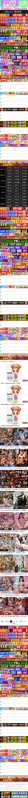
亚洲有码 (9, 170)
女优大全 (17, 193)
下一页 (20, 621)
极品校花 (9, 205)
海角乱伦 (17, 199)
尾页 (14, 623)
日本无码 (24, 167)
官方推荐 (3, 186)
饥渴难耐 (17, 179)
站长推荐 (3, 180)
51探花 (24, 191)
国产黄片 (9, 196)
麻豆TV (17, 191)
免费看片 (3, 204)
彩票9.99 (9, 188)
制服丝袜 (17, 176)
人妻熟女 (9, 176)
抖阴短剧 (17, 205)
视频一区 (3, 169)
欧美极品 (17, 170)
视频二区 (3, 175)
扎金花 (17, 188)
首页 (2, 621)
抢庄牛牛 (17, 185)
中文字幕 (17, 173)
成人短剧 (24, 202)
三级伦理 (9, 173)
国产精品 (9, 167)
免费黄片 (24, 196)
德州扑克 (24, 185)
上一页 (6, 621)
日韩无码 (24, 205)
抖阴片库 (3, 198)
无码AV (3, 192)
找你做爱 (24, 179)
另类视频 (24, 176)
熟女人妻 (17, 196)
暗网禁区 (9, 199)
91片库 (9, 193)
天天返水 (24, 188)
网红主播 (17, 167)
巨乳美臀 (24, 173)
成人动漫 (24, 170)
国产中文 (9, 202)
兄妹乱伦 (17, 202)
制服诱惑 (24, 199)
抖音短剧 (9, 191)
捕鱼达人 (9, 185)
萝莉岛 (24, 193)
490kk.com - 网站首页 (13, 12)
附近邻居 (9, 179)
